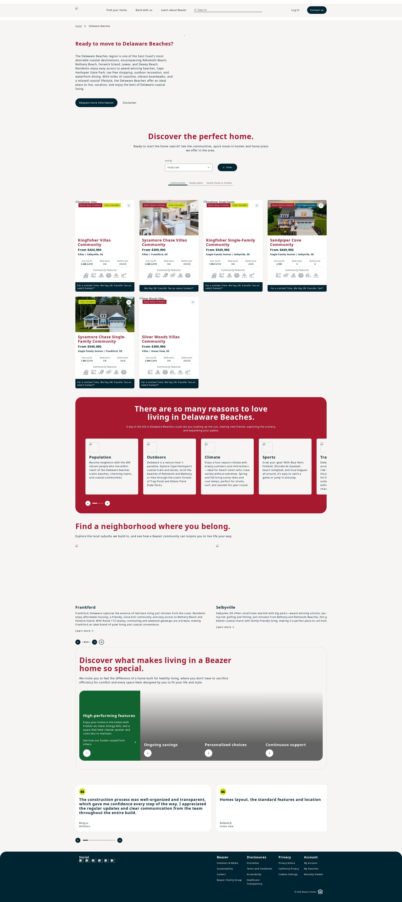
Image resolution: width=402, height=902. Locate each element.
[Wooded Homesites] (109, 275)
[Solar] (86, 275)
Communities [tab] (177, 182)
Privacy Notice (287, 862)
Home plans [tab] (196, 182)
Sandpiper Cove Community (285, 242)
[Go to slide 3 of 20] (90, 840)
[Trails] (173, 275)
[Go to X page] (100, 861)
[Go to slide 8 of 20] (97, 840)
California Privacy (289, 868)
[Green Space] (308, 275)
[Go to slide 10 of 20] (100, 840)
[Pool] (93, 275)
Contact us (317, 10)
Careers (221, 874)
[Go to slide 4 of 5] (101, 503)
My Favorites (311, 868)
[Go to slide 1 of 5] (94, 503)
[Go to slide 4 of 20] (91, 840)
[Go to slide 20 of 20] (114, 840)
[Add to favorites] (128, 205)
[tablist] (201, 183)
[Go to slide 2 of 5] (98, 503)
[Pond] (101, 275)
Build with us (144, 10)
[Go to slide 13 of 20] (104, 840)
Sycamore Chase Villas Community (164, 242)
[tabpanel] (201, 291)
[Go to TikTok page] (94, 861)
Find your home (116, 10)
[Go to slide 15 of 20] (107, 840)
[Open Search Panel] (195, 10)
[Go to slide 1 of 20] (85, 840)
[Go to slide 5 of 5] (102, 503)
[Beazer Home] (87, 10)
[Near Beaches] (124, 275)
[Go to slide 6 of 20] (94, 840)
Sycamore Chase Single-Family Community (102, 339)
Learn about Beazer (174, 10)
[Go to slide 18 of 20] (111, 840)
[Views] (116, 275)
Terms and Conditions (259, 868)
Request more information (96, 102)
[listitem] (143, 808)
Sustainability (225, 868)
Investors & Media (227, 862)
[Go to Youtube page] (106, 861)
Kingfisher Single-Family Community (230, 242)
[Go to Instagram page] (87, 861)
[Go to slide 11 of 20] (101, 840)
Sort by (168, 160)
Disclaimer (130, 102)
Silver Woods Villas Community (161, 339)
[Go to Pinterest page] (113, 861)
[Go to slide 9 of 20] (98, 840)
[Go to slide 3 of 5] (99, 503)
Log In (295, 10)
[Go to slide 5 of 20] (93, 840)
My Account (311, 862)
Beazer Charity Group (229, 879)
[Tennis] (165, 275)
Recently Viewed (313, 874)
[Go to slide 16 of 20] (108, 840)
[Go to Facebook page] (81, 861)
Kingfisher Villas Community (94, 242)
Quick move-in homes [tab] (219, 182)
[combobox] (189, 167)
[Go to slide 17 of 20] (110, 840)
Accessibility (254, 874)
